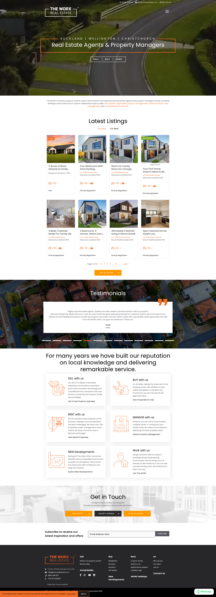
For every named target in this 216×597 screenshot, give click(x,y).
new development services (116, 106)
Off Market (113, 570)
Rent (119, 59)
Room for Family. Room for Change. (121, 168)
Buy (107, 59)
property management (137, 103)
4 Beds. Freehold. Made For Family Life (60, 232)
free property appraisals (115, 103)
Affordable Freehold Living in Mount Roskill (123, 232)
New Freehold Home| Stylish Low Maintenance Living (155, 233)
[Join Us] (140, 464)
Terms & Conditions (62, 584)
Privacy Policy (51, 584)
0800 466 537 (166, 2)
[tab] (101, 129)
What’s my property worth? (90, 561)
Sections (112, 564)
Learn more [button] (71, 594)
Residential (113, 561)
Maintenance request (139, 567)
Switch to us (135, 564)
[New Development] (75, 464)
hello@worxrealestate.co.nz (147, 2)
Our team (157, 564)
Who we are (158, 561)
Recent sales (85, 564)
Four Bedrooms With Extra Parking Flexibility (91, 169)
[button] (167, 11)
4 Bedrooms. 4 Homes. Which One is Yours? (92, 233)
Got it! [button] (83, 594)
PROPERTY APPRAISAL (106, 513)
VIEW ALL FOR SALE (106, 273)
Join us (156, 567)
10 (116, 264)
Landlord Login (136, 570)
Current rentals (137, 561)
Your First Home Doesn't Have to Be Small (153, 171)
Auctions (112, 567)
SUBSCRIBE (162, 533)
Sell (96, 59)
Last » (126, 264)
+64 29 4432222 (127, 2)
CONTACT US (77, 513)
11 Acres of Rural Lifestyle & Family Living (58, 169)
